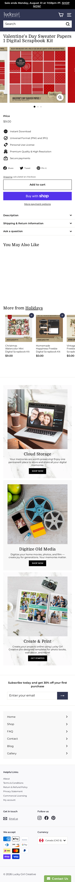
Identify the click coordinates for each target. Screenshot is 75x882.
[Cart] (60, 15)
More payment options (37, 204)
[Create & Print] (38, 606)
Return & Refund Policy (15, 787)
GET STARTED (37, 658)
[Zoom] (59, 97)
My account (9, 800)
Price (6, 115)
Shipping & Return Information (23, 223)
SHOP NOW (37, 471)
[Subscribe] (62, 696)
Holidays (34, 308)
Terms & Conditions (13, 783)
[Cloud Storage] (38, 419)
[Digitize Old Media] (38, 514)
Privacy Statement (12, 791)
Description (10, 215)
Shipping (7, 177)
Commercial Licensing (15, 795)
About (6, 778)
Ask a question (13, 231)
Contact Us (59, 878)
